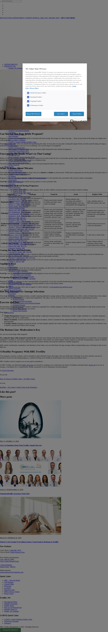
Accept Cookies (77, 113)
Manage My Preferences (33, 113)
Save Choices (61, 113)
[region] (54, 92)
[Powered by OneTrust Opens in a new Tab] (78, 120)
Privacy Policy (34, 88)
